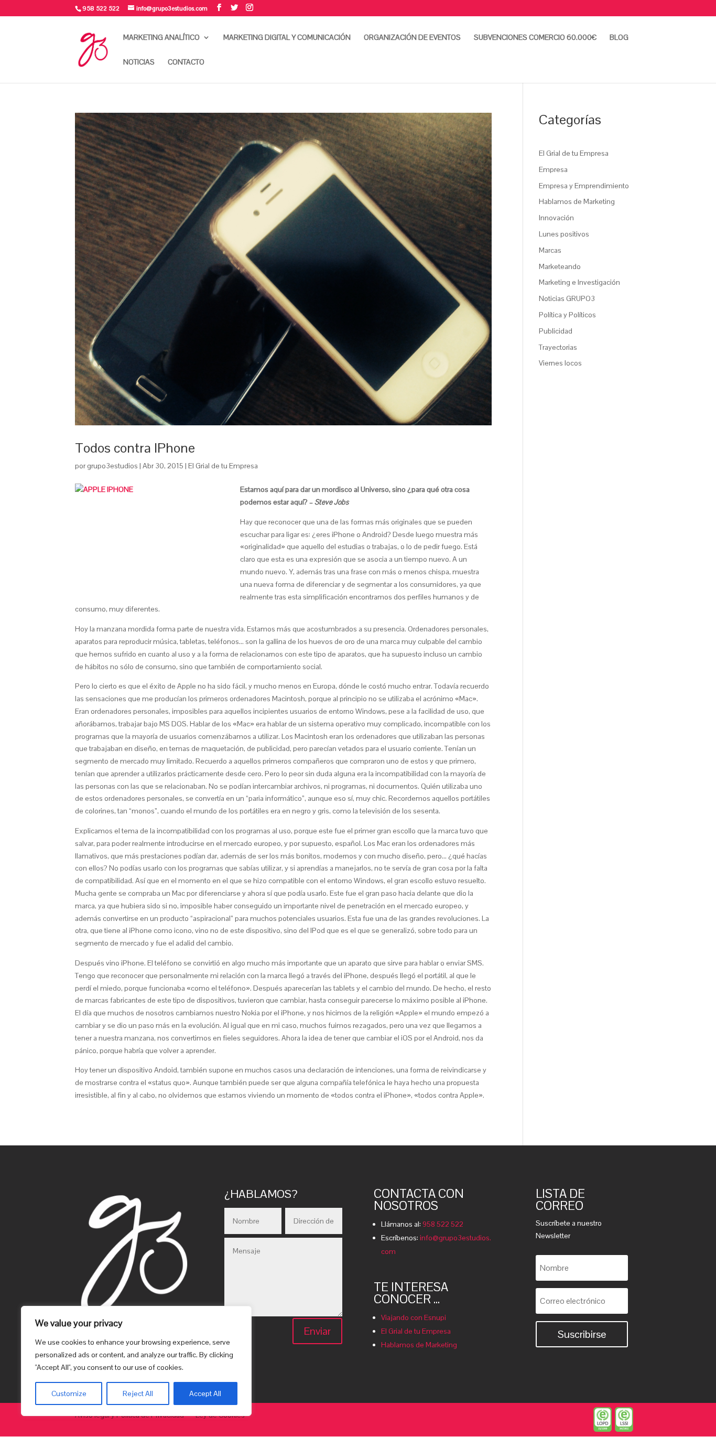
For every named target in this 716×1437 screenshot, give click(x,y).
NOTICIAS (139, 62)
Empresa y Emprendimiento (584, 185)
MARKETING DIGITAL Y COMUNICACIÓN (287, 38)
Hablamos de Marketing (577, 201)
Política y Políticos (567, 314)
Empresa (553, 169)
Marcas (550, 250)
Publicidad (555, 331)
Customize (68, 1393)
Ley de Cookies (220, 1415)
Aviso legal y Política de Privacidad (129, 1415)
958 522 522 (442, 1224)
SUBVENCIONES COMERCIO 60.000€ (535, 38)
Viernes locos (560, 363)
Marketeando (560, 266)
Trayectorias (558, 347)
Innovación (556, 217)
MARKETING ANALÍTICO (161, 38)
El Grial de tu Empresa (223, 465)
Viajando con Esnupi (413, 1317)
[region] (136, 1361)
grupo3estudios (112, 465)
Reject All (138, 1393)
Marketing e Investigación (579, 282)
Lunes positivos (564, 234)
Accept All (205, 1393)
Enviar (317, 1331)
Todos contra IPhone (135, 448)
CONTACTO (186, 62)
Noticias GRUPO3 (567, 298)
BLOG (619, 38)
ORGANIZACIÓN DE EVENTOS (412, 38)
